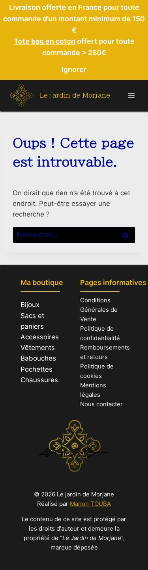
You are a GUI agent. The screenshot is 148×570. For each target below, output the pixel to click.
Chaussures (39, 380)
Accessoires (40, 337)
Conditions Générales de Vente (99, 309)
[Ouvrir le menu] (131, 95)
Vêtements (38, 348)
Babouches (38, 358)
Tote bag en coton (44, 41)
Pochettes (36, 369)
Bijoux (30, 305)
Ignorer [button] (74, 69)
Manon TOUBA (90, 503)
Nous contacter (101, 404)
